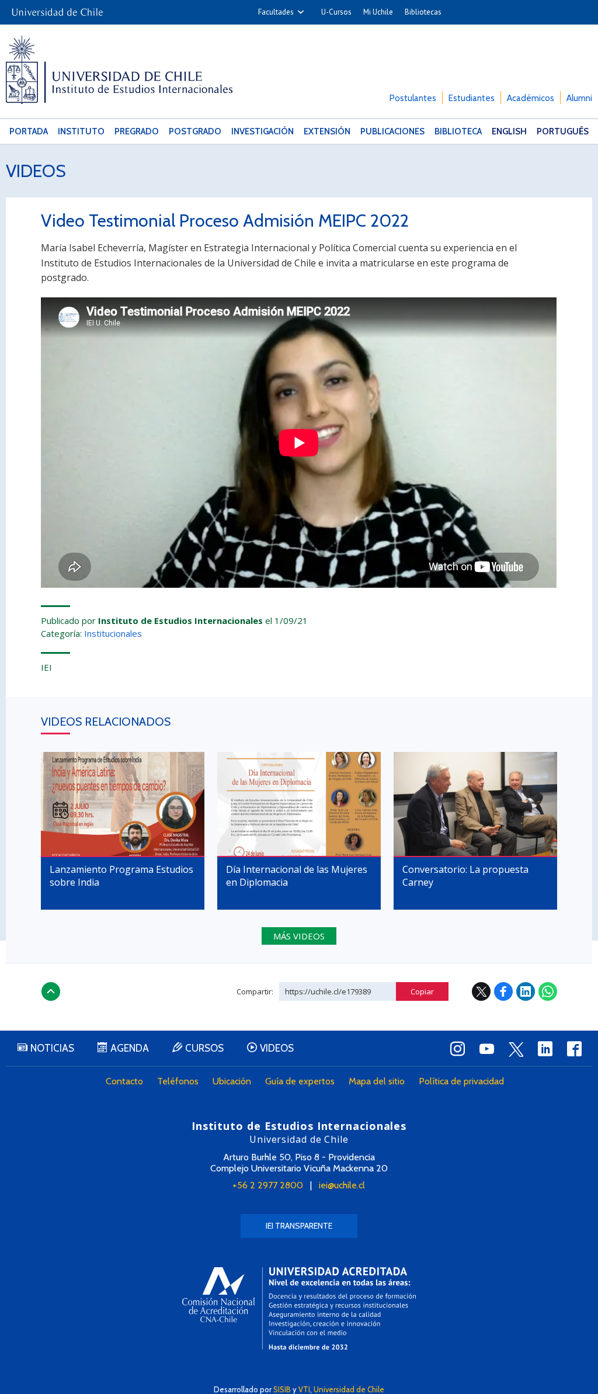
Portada (28, 131)
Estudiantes (471, 98)
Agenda (129, 1048)
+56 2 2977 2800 (267, 1185)
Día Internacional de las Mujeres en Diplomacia (296, 876)
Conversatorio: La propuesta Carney (465, 876)
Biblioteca (458, 131)
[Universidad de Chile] (57, 8)
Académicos (530, 98)
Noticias (52, 1048)
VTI (304, 1389)
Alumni (579, 98)
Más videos (299, 936)
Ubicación (232, 1081)
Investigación (262, 131)
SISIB (282, 1389)
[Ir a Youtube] (487, 1048)
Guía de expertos (300, 1081)
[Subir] (51, 991)
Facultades (276, 12)
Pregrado (136, 131)
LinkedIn (525, 991)
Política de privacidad (461, 1081)
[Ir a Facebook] (574, 1048)
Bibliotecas (423, 12)
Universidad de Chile (349, 1389)
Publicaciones (392, 131)
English (509, 131)
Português (563, 131)
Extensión (327, 131)
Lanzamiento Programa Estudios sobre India (121, 876)
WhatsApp (547, 991)
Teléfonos (178, 1081)
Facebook (503, 991)
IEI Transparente (299, 1225)
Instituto (81, 131)
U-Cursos (336, 12)
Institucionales (113, 633)
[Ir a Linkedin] (545, 1048)
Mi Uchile (378, 12)
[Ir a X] (516, 1049)
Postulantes (413, 98)
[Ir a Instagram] (458, 1048)
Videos (36, 171)
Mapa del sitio (377, 1081)
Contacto (124, 1081)
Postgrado (195, 131)
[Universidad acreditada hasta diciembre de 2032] (299, 1308)
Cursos (204, 1048)
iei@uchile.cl (342, 1185)
